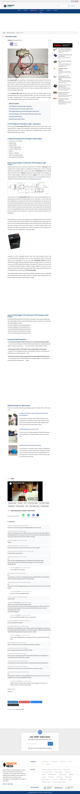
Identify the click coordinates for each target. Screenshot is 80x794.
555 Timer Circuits (46, 769)
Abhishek (18, 591)
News (19, 10)
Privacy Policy (45, 761)
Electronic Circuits (10, 32)
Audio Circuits (66, 769)
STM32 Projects (63, 774)
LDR (27, 506)
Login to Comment (13, 701)
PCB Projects (63, 779)
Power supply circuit (34, 506)
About (3, 1)
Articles (25, 10)
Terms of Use (63, 761)
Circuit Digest (39, 792)
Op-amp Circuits (57, 769)
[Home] (10, 6)
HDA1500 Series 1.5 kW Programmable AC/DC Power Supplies (64, 77)
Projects (41, 10)
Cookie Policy (54, 761)
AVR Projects (60, 777)
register (14, 709)
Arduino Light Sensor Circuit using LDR (28, 429)
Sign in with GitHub (14, 704)
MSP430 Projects (52, 774)
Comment (10, 691)
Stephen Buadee (17, 602)
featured (20, 503)
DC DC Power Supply (32, 503)
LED (25, 503)
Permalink (26, 525)
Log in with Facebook (37, 701)
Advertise (14, 1)
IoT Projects (54, 779)
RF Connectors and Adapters (64, 48)
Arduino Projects (59, 772)
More (41, 12)
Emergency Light (12, 503)
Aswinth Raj (18, 681)
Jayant (15, 43)
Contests (49, 10)
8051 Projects (68, 777)
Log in (73, 5)
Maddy (17, 567)
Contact (8, 1)
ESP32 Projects (45, 779)
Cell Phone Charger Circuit (35, 179)
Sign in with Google (25, 701)
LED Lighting (11, 506)
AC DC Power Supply (44, 503)
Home (4, 32)
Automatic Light (44, 506)
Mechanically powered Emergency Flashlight (30, 445)
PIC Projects (51, 777)
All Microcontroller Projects (59, 782)
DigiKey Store (33, 10)
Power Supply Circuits (47, 772)
